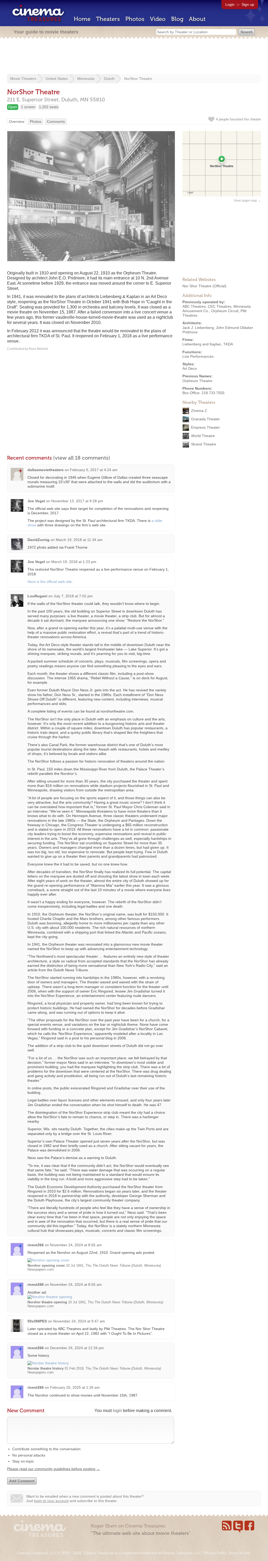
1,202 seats (48, 107)
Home (82, 19)
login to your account (51, 1501)
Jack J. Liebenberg (198, 328)
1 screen (28, 107)
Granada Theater (205, 419)
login (117, 1410)
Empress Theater (205, 427)
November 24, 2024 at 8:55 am (76, 1245)
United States (57, 78)
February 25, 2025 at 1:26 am (75, 1387)
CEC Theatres (219, 306)
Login (229, 4)
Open (12, 107)
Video (158, 19)
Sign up (248, 4)
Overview (16, 121)
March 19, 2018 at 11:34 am (79, 540)
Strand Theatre (203, 444)
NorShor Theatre (138, 78)
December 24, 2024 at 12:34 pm (77, 1348)
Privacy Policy (215, 1553)
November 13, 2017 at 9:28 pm (77, 501)
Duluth (109, 78)
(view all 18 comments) (81, 458)
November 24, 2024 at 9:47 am (79, 1321)
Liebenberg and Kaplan (201, 344)
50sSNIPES (37, 1321)
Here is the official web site (49, 582)
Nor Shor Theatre (196, 286)
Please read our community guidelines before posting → (53, 1469)
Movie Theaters (23, 78)
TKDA (228, 344)
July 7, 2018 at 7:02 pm (73, 596)
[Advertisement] (134, 57)
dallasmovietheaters (45, 470)
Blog (177, 19)
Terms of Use (239, 1553)
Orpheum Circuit (224, 311)
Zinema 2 (199, 411)
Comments (56, 121)
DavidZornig (38, 540)
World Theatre (203, 436)
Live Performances (198, 356)
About (197, 19)
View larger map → (247, 200)
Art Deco (189, 368)
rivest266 (35, 1245)
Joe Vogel (36, 501)
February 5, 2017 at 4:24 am (94, 470)
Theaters (108, 19)
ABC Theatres (194, 306)
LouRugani (37, 596)
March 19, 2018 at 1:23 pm (73, 562)
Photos (134, 19)
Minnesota (85, 78)
